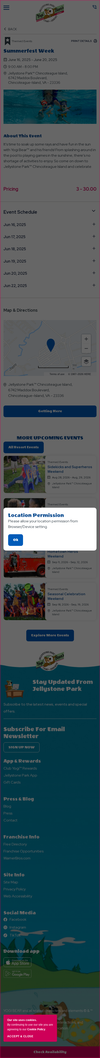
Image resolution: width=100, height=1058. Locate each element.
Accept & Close (20, 1036)
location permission (36, 515)
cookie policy (36, 1029)
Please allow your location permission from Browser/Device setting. (43, 524)
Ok (18, 542)
